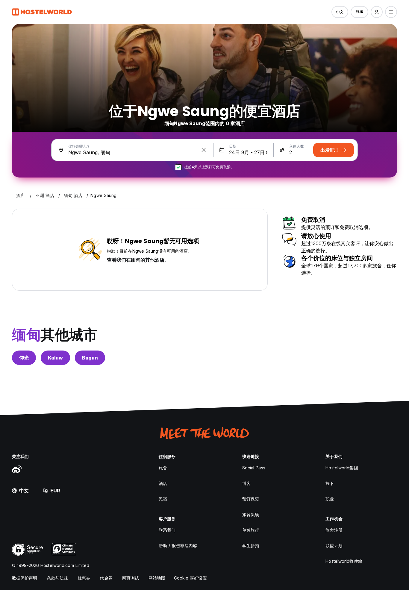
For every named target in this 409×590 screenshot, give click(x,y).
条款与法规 (57, 577)
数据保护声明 (24, 577)
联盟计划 (333, 545)
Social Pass (253, 467)
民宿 (163, 498)
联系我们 (167, 530)
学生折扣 (250, 545)
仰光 (24, 358)
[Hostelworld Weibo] (17, 469)
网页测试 (130, 577)
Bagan (90, 358)
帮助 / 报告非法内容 (178, 545)
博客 (246, 483)
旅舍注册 (333, 530)
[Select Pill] (377, 12)
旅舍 (163, 467)
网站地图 (157, 577)
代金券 (106, 577)
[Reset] (203, 150)
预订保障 (250, 498)
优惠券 (84, 577)
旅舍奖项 (250, 514)
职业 (329, 498)
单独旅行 (250, 530)
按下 (329, 483)
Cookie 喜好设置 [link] (190, 577)
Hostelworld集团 (341, 467)
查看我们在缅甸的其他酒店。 (138, 260)
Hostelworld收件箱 (343, 561)
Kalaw (55, 358)
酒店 (163, 483)
